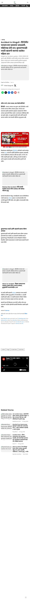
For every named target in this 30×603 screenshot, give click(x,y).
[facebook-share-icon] (9, 93)
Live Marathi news (20, 322)
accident (3, 349)
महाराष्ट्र (11, 6)
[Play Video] (15, 140)
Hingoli (8, 349)
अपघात (10, 198)
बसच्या (14, 293)
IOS (22, 323)
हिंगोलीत (15, 150)
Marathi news (7, 318)
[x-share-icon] (5, 93)
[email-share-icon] (15, 93)
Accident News (14, 349)
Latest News (21, 349)
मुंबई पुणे (17, 6)
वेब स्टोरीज (24, 6)
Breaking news (22, 318)
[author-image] (2, 85)
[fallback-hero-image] (6, 416)
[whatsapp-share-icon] (2, 93)
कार (6, 153)
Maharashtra (4, 320)
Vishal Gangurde (8, 86)
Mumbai (15, 320)
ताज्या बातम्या (5, 6)
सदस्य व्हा (7, 310)
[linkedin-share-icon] (12, 93)
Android (17, 323)
